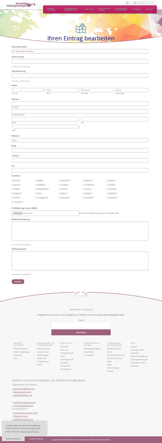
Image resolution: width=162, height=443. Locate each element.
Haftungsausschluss (138, 363)
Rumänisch (65, 198)
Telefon (15, 156)
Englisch (40, 180)
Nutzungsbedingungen (139, 359)
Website (15, 136)
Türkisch (112, 185)
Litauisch (88, 193)
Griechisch (112, 189)
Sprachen (16, 176)
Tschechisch (89, 185)
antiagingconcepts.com (25, 413)
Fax (13, 166)
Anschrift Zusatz (18, 115)
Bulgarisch (41, 185)
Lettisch (64, 193)
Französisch (65, 180)
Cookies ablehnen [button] (13, 439)
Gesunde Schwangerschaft (23, 4)
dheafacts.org (20, 416)
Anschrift (15, 107)
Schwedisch (18, 202)
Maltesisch (113, 193)
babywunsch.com (22, 392)
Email (14, 146)
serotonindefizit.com (24, 388)
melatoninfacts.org (23, 419)
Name (14, 85)
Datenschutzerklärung (139, 356)
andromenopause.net (24, 402)
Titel (48, 93)
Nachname (120, 93)
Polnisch (17, 198)
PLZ (82, 122)
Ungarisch (17, 193)
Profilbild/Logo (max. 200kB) (24, 208)
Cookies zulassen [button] (36, 439)
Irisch (39, 193)
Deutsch (17, 180)
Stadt (14, 122)
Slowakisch (89, 198)
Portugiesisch (42, 198)
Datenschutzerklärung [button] (29, 432)
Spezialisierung (18, 71)
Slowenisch (113, 198)
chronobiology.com (23, 405)
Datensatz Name (19, 47)
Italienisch (89, 180)
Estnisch (64, 189)
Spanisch (112, 180)
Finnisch (88, 189)
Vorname (84, 93)
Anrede (15, 93)
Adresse (15, 99)
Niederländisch (43, 189)
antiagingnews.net (22, 395)
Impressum (135, 366)
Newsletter (135, 353)
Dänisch (17, 189)
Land (14, 130)
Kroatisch (64, 185)
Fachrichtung (18, 57)
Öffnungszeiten (19, 249)
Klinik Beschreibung (21, 219)
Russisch (17, 185)
